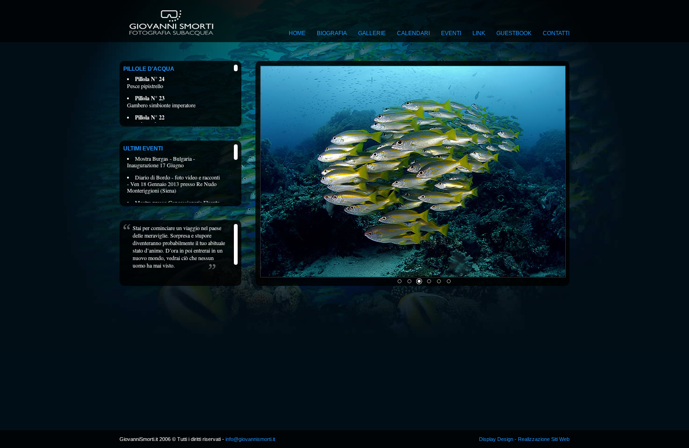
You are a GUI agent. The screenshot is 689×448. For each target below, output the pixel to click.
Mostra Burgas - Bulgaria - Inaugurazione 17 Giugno (161, 162)
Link (478, 33)
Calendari (413, 33)
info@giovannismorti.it (249, 439)
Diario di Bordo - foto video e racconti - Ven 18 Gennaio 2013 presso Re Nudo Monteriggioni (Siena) (173, 183)
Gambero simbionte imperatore (161, 101)
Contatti (556, 33)
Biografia (332, 33)
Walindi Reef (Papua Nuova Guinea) (167, 120)
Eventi (451, 33)
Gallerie (372, 33)
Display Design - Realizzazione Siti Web (524, 439)
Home (297, 33)
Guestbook (514, 33)
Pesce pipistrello (146, 82)
